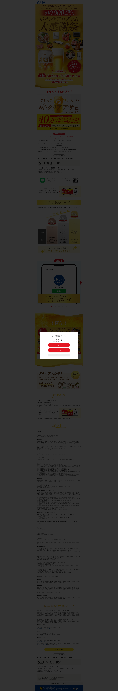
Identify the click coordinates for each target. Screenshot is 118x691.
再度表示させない (59, 355)
